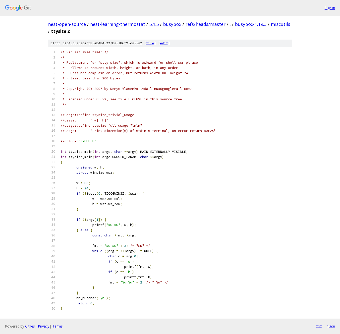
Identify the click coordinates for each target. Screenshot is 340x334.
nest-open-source (67, 24)
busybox (172, 24)
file (150, 43)
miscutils (280, 24)
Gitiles (30, 326)
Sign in (330, 7)
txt (319, 326)
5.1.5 (154, 24)
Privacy (43, 326)
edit (164, 43)
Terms (57, 326)
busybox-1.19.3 (251, 24)
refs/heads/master (205, 24)
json (331, 326)
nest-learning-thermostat (117, 24)
